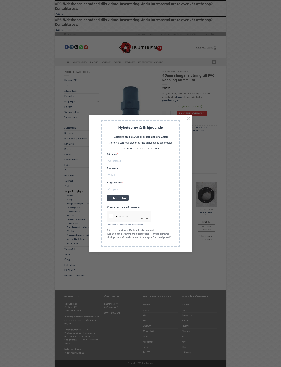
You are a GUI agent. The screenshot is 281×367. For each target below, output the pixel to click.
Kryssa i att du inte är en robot (123, 207)
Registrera (118, 198)
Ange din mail (114, 182)
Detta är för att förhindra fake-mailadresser (125, 225)
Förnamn (112, 154)
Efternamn (113, 168)
